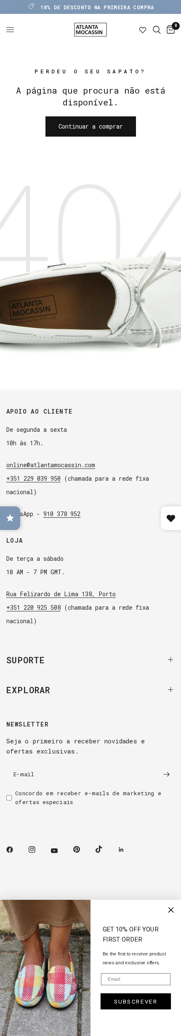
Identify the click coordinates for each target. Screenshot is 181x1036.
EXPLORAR (28, 689)
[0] (169, 30)
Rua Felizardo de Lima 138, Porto (61, 594)
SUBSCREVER (135, 1001)
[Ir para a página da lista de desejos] (143, 30)
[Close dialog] (171, 910)
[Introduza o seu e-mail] (166, 774)
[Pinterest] (82, 849)
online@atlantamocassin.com (50, 465)
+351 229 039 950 (33, 478)
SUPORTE (25, 659)
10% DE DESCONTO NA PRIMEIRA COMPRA (97, 7)
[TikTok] (105, 849)
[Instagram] (38, 849)
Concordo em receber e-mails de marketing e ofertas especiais (88, 797)
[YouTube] (60, 851)
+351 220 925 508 (33, 607)
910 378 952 (61, 514)
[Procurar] (157, 30)
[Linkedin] (127, 849)
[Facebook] (15, 849)
